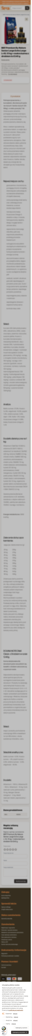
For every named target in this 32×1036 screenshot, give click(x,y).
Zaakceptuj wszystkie (19, 1032)
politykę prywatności (16, 1010)
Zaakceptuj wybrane (21, 1028)
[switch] (3, 1033)
